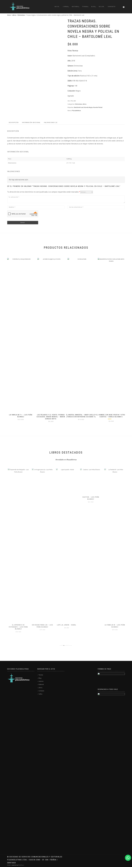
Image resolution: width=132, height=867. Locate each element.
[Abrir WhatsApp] (128, 858)
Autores (75, 6)
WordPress (21, 865)
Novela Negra (88, 107)
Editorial (41, 684)
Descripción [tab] (14, 122)
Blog (93, 6)
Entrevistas (21, 15)
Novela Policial (97, 107)
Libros (65, 6)
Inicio (56, 6)
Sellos (101, 6)
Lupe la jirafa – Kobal (66, 625)
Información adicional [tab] (31, 122)
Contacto (112, 6)
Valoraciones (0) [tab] (50, 122)
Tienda (85, 6)
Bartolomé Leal (78, 107)
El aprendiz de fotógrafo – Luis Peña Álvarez (17, 627)
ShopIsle (9, 865)
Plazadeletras (76, 110)
